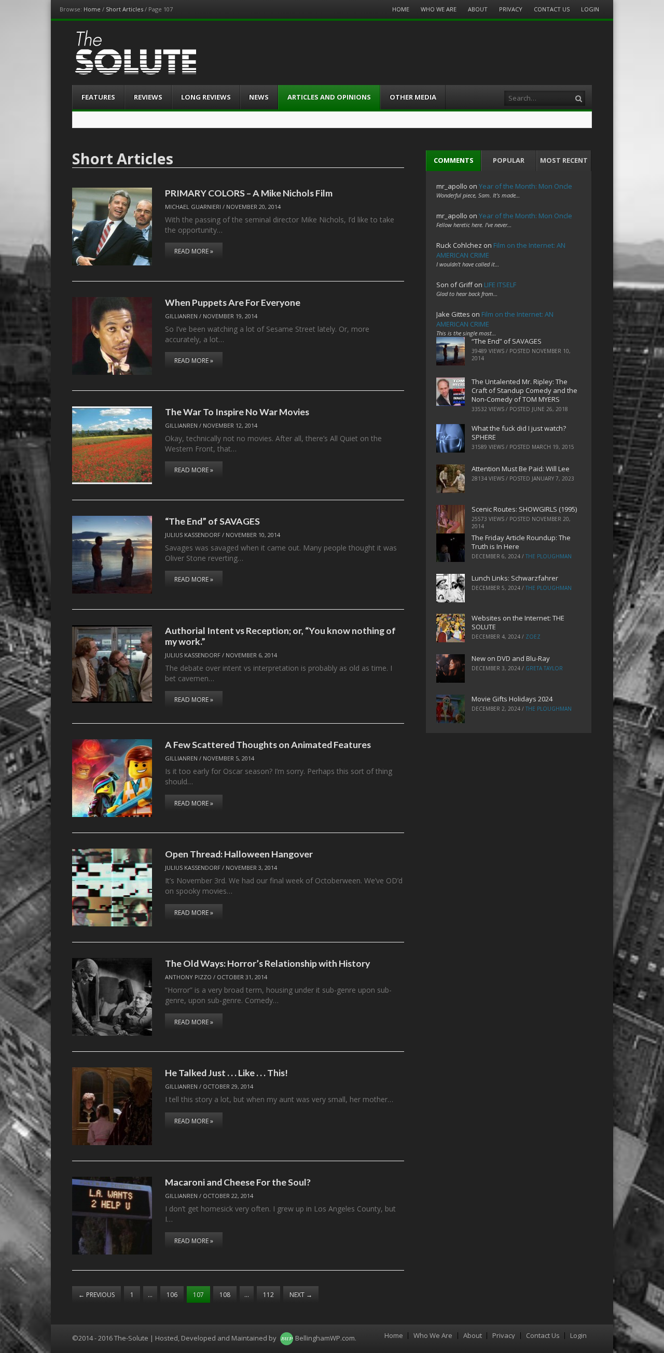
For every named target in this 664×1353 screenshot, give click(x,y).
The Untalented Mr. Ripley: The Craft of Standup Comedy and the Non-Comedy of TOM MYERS (524, 390)
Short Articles (124, 9)
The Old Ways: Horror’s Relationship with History (267, 963)
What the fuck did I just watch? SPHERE (519, 433)
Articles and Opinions (329, 97)
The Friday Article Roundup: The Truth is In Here (521, 542)
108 (224, 1294)
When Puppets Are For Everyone (232, 302)
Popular (508, 160)
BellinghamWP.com (325, 1338)
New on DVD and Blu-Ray (511, 658)
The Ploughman (548, 556)
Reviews (148, 97)
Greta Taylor (544, 668)
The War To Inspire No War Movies (237, 411)
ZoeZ (533, 636)
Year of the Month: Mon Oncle (525, 186)
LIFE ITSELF (500, 284)
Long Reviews (206, 97)
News (259, 97)
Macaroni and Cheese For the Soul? (238, 1182)
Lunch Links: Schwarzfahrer (515, 578)
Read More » (193, 251)
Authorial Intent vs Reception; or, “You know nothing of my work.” (280, 636)
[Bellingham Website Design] (286, 1338)
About (478, 9)
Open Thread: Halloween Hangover (239, 853)
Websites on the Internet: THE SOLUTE (518, 622)
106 (172, 1294)
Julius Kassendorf (192, 535)
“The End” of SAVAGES (212, 521)
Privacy (510, 9)
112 (268, 1294)
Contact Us (552, 9)
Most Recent (564, 160)
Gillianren (181, 316)
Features (98, 97)
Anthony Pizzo (188, 977)
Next (300, 1294)
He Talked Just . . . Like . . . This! (226, 1072)
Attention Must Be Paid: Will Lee (521, 468)
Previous (96, 1294)
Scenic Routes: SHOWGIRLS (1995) (524, 509)
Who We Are (439, 9)
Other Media (413, 97)
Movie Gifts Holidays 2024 (512, 698)
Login (590, 9)
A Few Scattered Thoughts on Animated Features (268, 744)
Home (92, 9)
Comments (454, 160)
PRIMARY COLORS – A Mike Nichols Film (249, 193)
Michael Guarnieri (193, 206)
